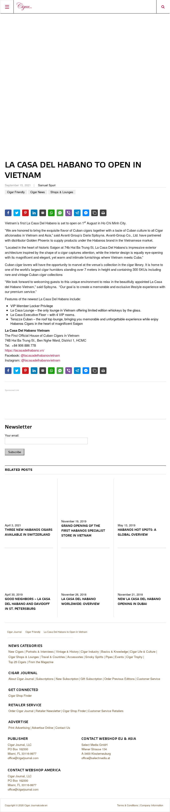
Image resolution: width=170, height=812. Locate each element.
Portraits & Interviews (40, 651)
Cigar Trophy (134, 657)
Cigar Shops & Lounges (23, 657)
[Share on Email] (42, 213)
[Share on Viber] (68, 213)
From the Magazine (41, 662)
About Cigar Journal (21, 679)
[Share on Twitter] (17, 213)
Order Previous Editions (119, 679)
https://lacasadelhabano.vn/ (24, 350)
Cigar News (37, 192)
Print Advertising (19, 727)
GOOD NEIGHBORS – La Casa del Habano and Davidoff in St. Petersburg (27, 604)
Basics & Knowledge (114, 651)
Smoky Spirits (94, 657)
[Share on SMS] (60, 213)
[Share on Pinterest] (25, 213)
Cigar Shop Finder (20, 695)
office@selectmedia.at (95, 758)
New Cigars (16, 651)
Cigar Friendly (16, 192)
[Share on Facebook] (8, 213)
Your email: (12, 435)
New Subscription (67, 679)
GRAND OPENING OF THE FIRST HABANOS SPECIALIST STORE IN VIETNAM (83, 530)
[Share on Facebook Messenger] (86, 213)
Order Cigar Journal (20, 711)
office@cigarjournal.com (23, 758)
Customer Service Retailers (106, 711)
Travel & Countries (53, 657)
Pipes (109, 657)
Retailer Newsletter (48, 711)
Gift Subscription (91, 679)
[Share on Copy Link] (94, 213)
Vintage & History (67, 651)
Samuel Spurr (47, 185)
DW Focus (85, 6)
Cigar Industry (90, 651)
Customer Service (148, 679)
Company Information (151, 805)
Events (119, 657)
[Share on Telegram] (77, 213)
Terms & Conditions (127, 805)
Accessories (75, 657)
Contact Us (62, 727)
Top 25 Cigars (17, 662)
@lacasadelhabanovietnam (40, 355)
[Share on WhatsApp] (51, 213)
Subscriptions (45, 679)
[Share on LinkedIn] (34, 213)
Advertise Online (42, 727)
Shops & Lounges (61, 192)
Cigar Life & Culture (142, 651)
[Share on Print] (103, 213)
